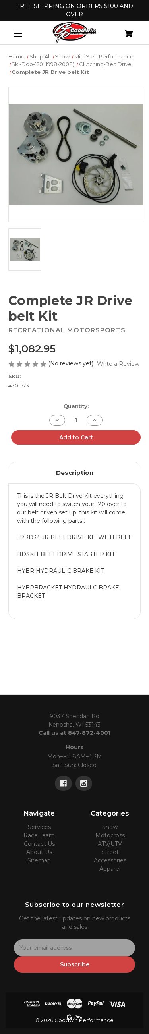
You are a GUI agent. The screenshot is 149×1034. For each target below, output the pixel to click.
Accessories (110, 860)
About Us (39, 852)
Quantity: (76, 406)
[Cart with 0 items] (119, 30)
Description (74, 472)
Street (110, 852)
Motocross (110, 835)
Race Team (39, 835)
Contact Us (39, 843)
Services (39, 827)
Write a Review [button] (118, 363)
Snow (110, 827)
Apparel (109, 868)
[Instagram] (83, 783)
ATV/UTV (110, 843)
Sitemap (39, 860)
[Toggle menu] (25, 33)
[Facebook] (63, 783)
